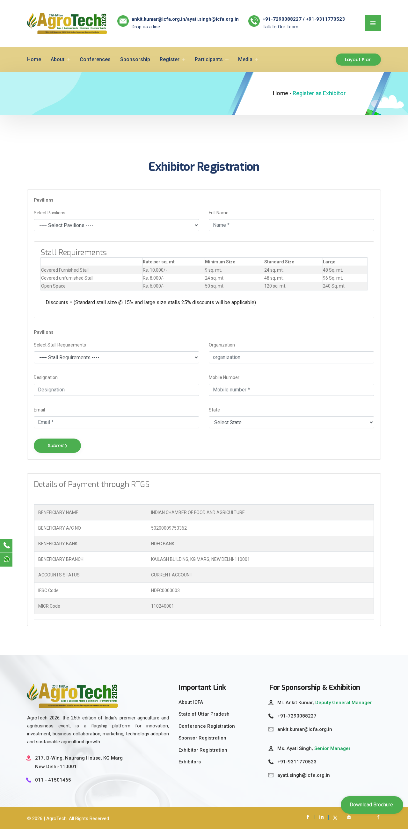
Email (39, 409)
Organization (222, 344)
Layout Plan (358, 59)
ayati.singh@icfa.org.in (213, 19)
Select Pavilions (49, 212)
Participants (209, 59)
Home (34, 59)
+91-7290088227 (297, 716)
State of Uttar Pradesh (203, 714)
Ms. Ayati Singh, (314, 748)
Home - (282, 93)
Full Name (219, 212)
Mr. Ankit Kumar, (324, 702)
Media (245, 59)
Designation (46, 377)
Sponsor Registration (202, 738)
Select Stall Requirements (60, 344)
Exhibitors (189, 762)
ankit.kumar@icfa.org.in (158, 19)
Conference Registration (206, 726)
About (57, 59)
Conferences (95, 59)
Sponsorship (135, 59)
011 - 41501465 (53, 780)
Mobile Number (224, 377)
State (214, 409)
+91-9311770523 (297, 762)
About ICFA (190, 702)
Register (169, 59)
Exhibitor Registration (202, 750)
